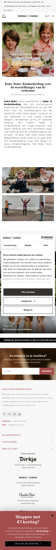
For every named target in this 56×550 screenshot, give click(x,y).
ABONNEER (47, 371)
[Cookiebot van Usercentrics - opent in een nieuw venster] (41, 237)
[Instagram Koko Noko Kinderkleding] (9, 414)
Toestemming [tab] (10, 245)
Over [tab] (46, 245)
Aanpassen (26, 301)
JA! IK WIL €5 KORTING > (28, 543)
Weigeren (28, 310)
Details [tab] (28, 245)
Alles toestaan (28, 292)
